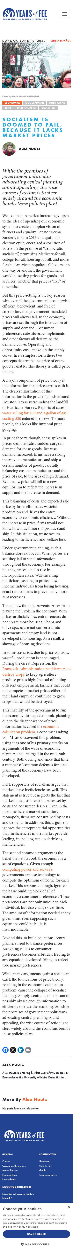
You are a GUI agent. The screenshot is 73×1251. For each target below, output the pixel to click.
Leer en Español (61, 40)
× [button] (68, 1207)
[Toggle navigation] (64, 14)
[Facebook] (5, 1050)
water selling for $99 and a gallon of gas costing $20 (34, 415)
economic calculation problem (30, 729)
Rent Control (26, 108)
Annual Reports (10, 1170)
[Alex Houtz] (9, 149)
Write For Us (45, 1165)
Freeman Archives (48, 1174)
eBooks (42, 1170)
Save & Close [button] (36, 1233)
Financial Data (9, 1174)
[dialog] (36, 1227)
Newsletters (45, 1161)
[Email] (28, 1050)
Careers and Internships (14, 1165)
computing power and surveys (27, 869)
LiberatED (7, 1198)
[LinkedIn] (21, 1050)
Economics (12, 102)
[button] (36, 1244)
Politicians (57, 102)
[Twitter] (13, 1050)
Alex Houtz (29, 148)
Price (7, 108)
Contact (6, 1161)
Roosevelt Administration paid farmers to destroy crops (36, 671)
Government (34, 102)
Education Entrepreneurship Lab (18, 1193)
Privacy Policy (9, 1179)
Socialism (48, 108)
